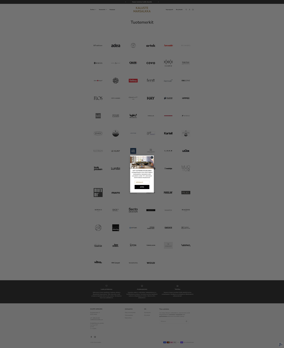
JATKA (142, 187)
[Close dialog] (152, 157)
